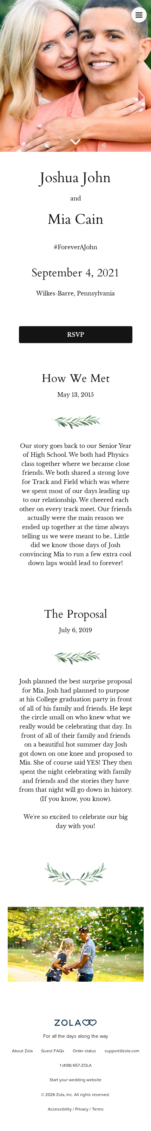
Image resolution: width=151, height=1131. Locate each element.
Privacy (81, 1109)
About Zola (22, 1051)
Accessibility (60, 1109)
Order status (84, 1051)
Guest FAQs (52, 1051)
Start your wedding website (75, 1080)
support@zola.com (122, 1051)
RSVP (75, 334)
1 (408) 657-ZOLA (76, 1066)
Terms (98, 1109)
